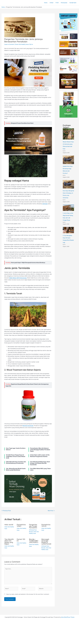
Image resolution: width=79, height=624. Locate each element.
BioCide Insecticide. (28, 425)
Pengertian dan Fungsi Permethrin (33, 526)
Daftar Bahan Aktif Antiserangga (18, 278)
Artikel (51, 2)
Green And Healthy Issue (22, 44)
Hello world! (8, 525)
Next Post (51, 510)
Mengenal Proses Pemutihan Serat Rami (22, 123)
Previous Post (6, 510)
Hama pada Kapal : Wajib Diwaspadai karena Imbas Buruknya (28, 262)
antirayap (45, 203)
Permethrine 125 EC (45, 525)
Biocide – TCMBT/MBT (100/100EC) (33, 540)
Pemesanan (64, 2)
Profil (57, 2)
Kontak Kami (73, 2)
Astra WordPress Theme (67, 617)
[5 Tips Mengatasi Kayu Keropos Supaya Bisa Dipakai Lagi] (68, 230)
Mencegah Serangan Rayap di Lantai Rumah (46, 541)
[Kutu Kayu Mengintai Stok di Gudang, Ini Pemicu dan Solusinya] (68, 184)
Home (45, 2)
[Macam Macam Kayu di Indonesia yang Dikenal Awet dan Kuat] (68, 133)
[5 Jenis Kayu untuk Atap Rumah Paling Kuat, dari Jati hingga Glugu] (68, 208)
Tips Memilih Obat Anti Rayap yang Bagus (9, 541)
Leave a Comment (9, 44)
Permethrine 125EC (21, 525)
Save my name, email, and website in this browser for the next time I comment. (27, 594)
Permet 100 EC (21, 540)
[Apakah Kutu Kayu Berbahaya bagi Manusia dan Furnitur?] (68, 160)
